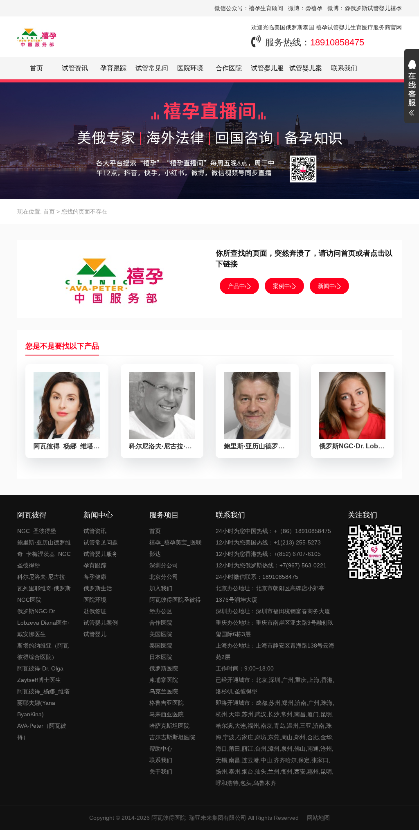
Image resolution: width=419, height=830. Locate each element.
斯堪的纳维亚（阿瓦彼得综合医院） (43, 651)
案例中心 (284, 286)
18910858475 (337, 42)
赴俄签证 (94, 611)
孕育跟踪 (113, 68)
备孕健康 (94, 577)
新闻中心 (329, 286)
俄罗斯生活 (97, 588)
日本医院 (160, 657)
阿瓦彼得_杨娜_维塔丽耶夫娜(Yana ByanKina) (43, 703)
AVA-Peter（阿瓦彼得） (41, 731)
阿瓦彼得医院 (168, 817)
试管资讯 (75, 68)
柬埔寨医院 (163, 680)
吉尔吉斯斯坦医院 (172, 737)
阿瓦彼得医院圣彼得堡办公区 (175, 605)
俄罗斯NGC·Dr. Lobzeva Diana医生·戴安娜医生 (43, 622)
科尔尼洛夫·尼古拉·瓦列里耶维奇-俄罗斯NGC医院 (44, 588)
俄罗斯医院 (163, 668)
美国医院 (160, 634)
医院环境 (190, 68)
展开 (411, 89)
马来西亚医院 (166, 714)
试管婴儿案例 (100, 622)
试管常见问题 (100, 542)
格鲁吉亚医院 (166, 703)
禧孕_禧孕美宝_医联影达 (175, 548)
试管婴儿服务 (100, 554)
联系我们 (344, 68)
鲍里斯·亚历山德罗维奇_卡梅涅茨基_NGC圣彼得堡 (44, 554)
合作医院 (229, 68)
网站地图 (318, 817)
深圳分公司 (163, 565)
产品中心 (239, 286)
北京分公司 (163, 577)
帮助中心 (160, 748)
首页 (36, 68)
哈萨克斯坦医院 (169, 725)
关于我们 (160, 771)
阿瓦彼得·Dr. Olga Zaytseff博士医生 (40, 674)
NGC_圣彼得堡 (36, 531)
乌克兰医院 (163, 691)
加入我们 (160, 588)
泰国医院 (160, 645)
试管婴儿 (94, 634)
